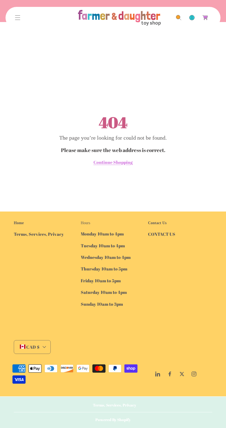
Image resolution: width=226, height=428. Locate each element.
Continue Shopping (113, 162)
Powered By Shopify (113, 419)
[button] (17, 18)
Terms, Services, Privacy (39, 234)
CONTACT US (161, 234)
